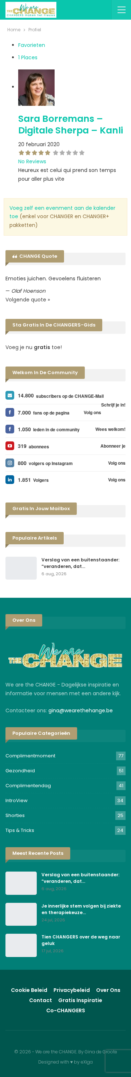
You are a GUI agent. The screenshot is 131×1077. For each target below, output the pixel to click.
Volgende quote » (27, 299)
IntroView (16, 800)
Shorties (15, 815)
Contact (40, 1000)
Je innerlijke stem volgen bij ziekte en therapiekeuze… (81, 909)
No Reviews (32, 161)
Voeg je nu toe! (33, 347)
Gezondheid (20, 770)
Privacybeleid (71, 990)
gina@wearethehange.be (80, 710)
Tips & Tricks (19, 830)
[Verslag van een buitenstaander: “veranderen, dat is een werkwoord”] (21, 568)
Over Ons (108, 990)
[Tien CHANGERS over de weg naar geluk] (21, 945)
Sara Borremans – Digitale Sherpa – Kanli (70, 124)
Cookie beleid (29, 990)
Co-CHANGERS (65, 1010)
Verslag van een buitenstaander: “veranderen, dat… (80, 563)
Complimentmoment (30, 755)
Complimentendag (28, 785)
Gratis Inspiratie (80, 1000)
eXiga (87, 1062)
